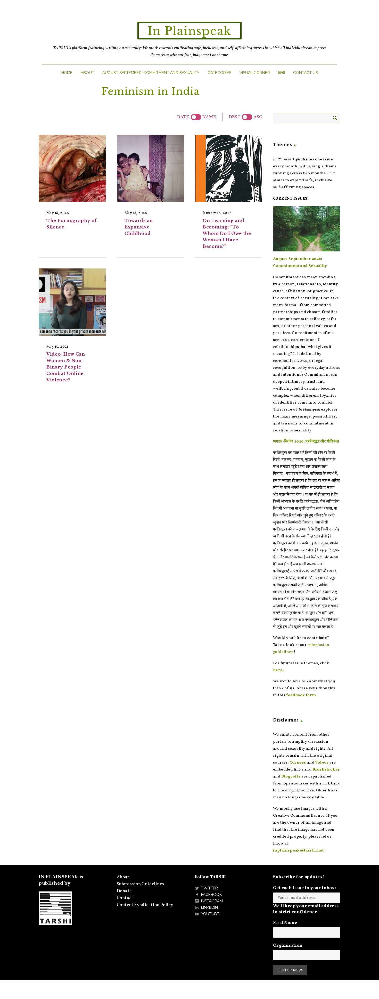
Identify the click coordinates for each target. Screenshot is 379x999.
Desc (235, 116)
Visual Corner (255, 72)
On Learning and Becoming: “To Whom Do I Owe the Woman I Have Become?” (227, 233)
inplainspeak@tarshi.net (298, 850)
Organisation (288, 945)
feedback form (301, 695)
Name (209, 116)
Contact (125, 898)
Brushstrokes (326, 769)
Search (334, 118)
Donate (124, 891)
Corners (298, 762)
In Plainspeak (189, 31)
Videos (321, 762)
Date (183, 116)
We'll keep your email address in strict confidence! (306, 909)
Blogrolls (291, 776)
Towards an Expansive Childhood (139, 227)
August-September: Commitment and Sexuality (150, 72)
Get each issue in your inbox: (304, 888)
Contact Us (305, 72)
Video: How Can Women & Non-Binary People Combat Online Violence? (65, 366)
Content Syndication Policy (145, 905)
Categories (219, 72)
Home (66, 72)
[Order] (247, 117)
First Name (285, 923)
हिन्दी (281, 72)
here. (278, 670)
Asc (258, 116)
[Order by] (196, 117)
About (87, 72)
